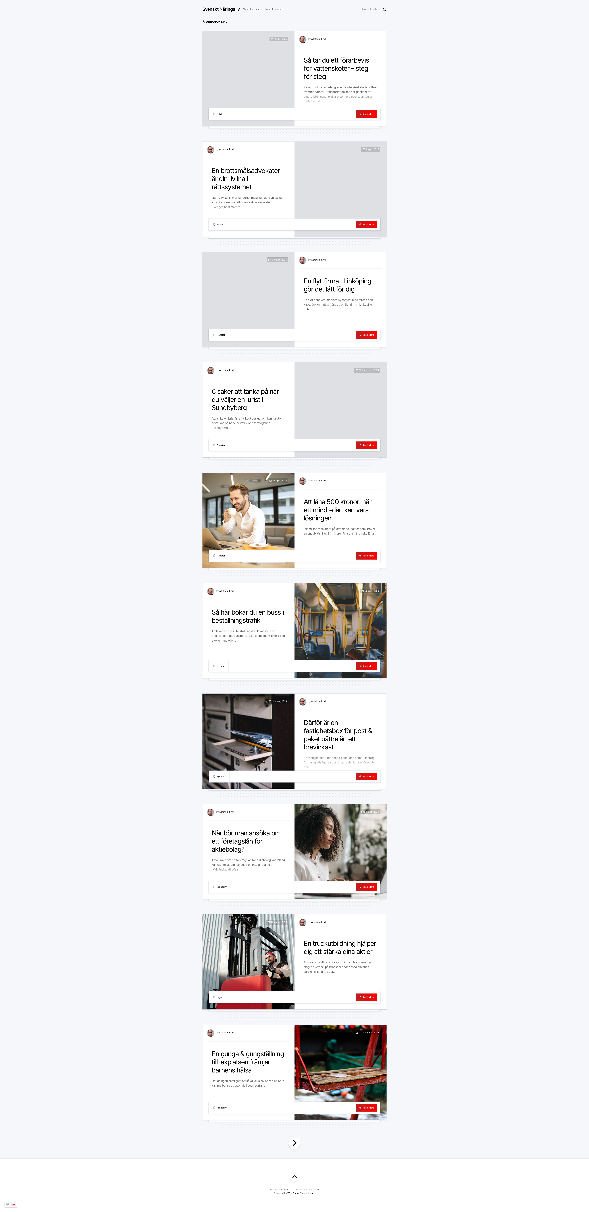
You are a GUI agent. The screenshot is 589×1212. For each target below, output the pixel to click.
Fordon (220, 666)
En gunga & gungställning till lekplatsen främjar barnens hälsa (248, 1062)
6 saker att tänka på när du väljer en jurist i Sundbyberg (245, 399)
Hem (364, 9)
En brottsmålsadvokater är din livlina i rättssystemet (246, 178)
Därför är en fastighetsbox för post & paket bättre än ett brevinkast (338, 734)
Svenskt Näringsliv (221, 9)
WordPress (293, 1193)
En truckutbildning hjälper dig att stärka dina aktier (340, 947)
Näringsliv (221, 886)
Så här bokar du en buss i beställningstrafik (248, 616)
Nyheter (220, 776)
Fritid (219, 114)
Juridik (219, 224)
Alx (313, 1193)
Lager (219, 997)
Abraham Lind (318, 38)
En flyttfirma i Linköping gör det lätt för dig (337, 285)
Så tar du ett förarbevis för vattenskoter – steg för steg (336, 68)
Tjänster (220, 334)
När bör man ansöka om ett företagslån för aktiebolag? (246, 841)
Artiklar (374, 9)
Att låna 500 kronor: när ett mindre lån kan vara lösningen (337, 510)
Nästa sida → (294, 1143)
